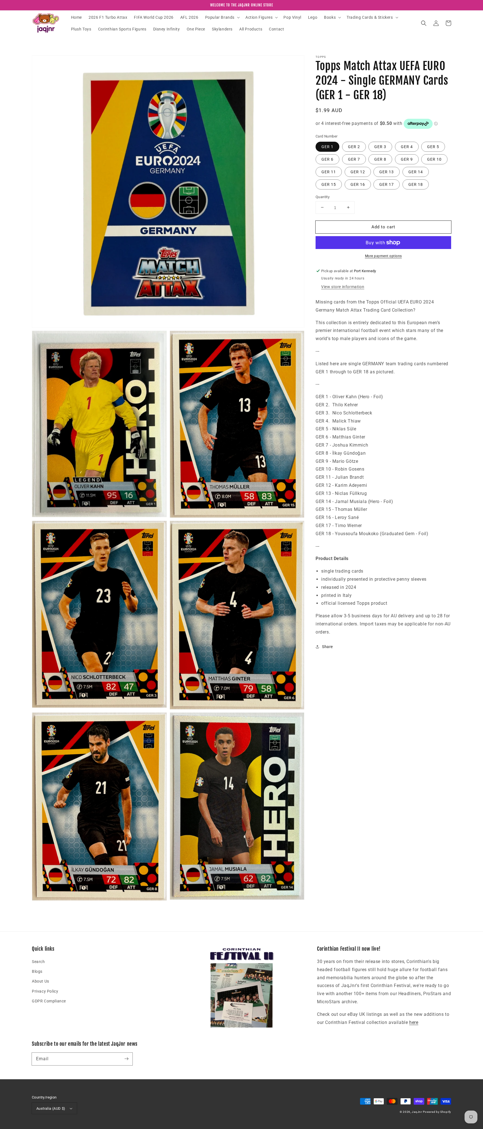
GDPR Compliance (49, 1001)
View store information (342, 286)
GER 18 (415, 184)
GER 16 (358, 184)
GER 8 (380, 159)
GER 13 (386, 171)
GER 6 (327, 159)
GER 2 (354, 146)
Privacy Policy (45, 991)
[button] (222, 17)
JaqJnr (417, 1111)
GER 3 (380, 146)
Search (38, 961)
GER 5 (433, 146)
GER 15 (328, 184)
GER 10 (434, 159)
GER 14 (415, 171)
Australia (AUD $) (50, 1108)
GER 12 (358, 171)
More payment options (383, 256)
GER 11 (328, 171)
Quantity (323, 197)
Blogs (37, 971)
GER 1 (327, 146)
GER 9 (407, 159)
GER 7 (354, 159)
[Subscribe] (126, 1059)
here (413, 1022)
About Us (40, 981)
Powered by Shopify (437, 1111)
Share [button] (327, 646)
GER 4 (407, 146)
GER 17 (386, 184)
